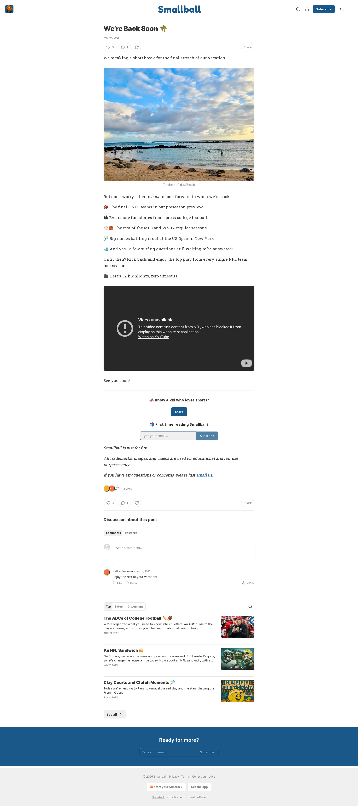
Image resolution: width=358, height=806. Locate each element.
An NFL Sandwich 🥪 (124, 650)
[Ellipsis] (252, 571)
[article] (179, 628)
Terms (185, 776)
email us (204, 475)
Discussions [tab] (135, 606)
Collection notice (203, 776)
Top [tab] (108, 606)
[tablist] (121, 533)
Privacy (174, 776)
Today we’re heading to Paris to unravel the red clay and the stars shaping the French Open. (159, 690)
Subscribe (323, 9)
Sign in (345, 9)
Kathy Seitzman (124, 571)
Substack (158, 797)
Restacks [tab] (131, 533)
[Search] (298, 9)
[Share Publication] (307, 9)
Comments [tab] (113, 533)
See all (112, 714)
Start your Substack (168, 787)
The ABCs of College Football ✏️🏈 (138, 618)
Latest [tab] (119, 606)
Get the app (199, 787)
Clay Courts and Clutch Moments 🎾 (139, 682)
